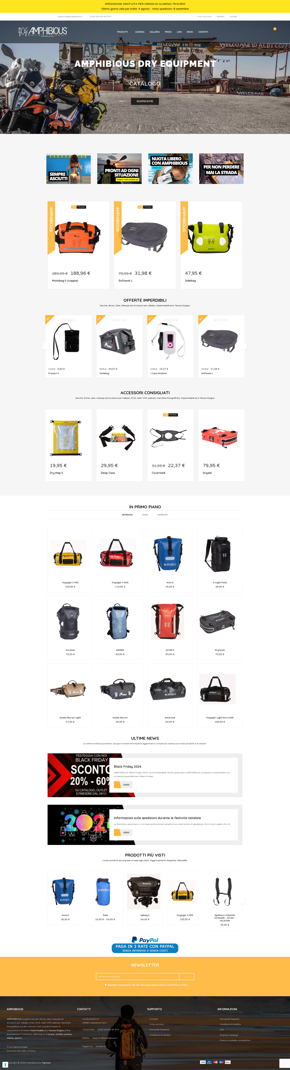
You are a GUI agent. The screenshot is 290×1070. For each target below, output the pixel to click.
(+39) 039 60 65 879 (100, 16)
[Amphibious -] (42, 32)
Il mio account (204, 16)
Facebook (101, 1046)
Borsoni (127, 514)
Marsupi (163, 514)
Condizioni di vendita (160, 1035)
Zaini (145, 514)
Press (168, 32)
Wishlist (220, 16)
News (190, 32)
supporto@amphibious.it (70, 16)
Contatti (203, 32)
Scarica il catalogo (229, 1035)
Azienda (139, 32)
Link (179, 32)
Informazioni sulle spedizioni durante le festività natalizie (157, 818)
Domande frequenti (159, 1029)
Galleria (155, 32)
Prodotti (122, 32)
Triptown (46, 1063)
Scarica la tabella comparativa (235, 1040)
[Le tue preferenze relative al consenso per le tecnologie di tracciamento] (5, 1065)
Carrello (233, 16)
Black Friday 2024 (127, 766)
